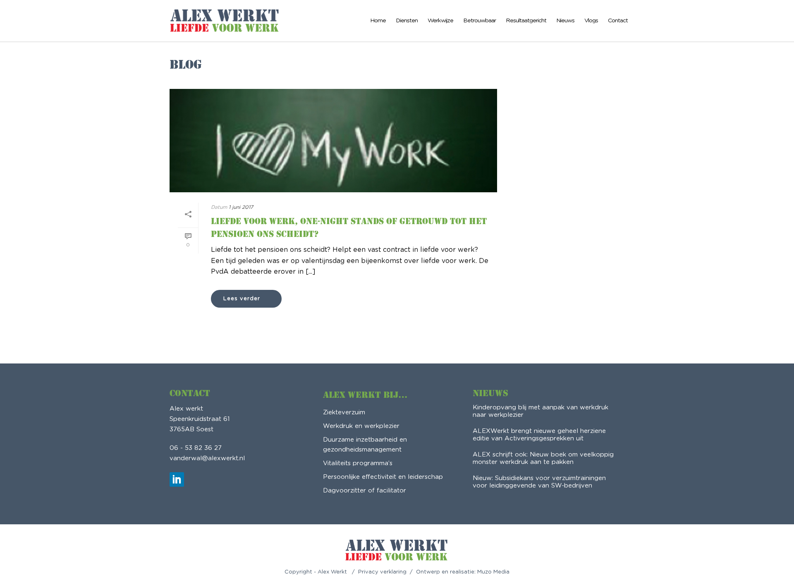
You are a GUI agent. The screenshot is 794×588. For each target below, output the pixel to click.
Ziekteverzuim (344, 412)
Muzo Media (493, 572)
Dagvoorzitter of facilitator (364, 491)
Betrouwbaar (479, 21)
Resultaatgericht (526, 21)
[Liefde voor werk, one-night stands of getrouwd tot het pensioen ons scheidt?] (333, 140)
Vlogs (591, 21)
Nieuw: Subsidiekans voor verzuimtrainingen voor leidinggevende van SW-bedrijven (539, 482)
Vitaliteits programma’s (357, 463)
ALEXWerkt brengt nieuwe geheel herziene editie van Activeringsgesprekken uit (539, 435)
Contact (618, 21)
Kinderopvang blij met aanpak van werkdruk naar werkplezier (540, 411)
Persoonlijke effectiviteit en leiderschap (383, 477)
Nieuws (565, 21)
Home (378, 21)
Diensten (407, 21)
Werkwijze (440, 21)
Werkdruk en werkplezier (361, 426)
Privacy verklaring (382, 572)
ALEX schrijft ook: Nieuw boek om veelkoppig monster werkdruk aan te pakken (543, 458)
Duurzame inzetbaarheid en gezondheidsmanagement (365, 444)
